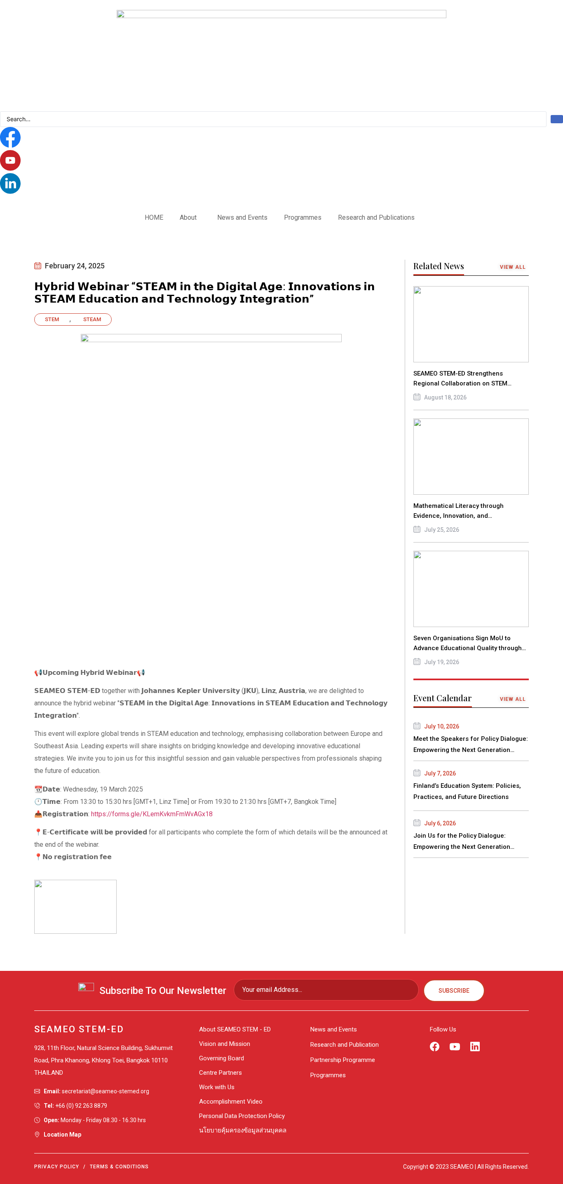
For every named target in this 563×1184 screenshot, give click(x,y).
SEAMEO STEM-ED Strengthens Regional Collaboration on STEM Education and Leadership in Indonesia (470, 383)
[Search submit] (557, 119)
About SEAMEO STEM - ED (235, 1029)
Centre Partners (220, 1072)
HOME (154, 217)
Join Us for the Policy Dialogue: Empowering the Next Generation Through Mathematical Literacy (461, 847)
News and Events (242, 217)
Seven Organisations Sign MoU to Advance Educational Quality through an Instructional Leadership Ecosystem (470, 648)
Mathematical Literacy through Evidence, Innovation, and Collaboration (458, 515)
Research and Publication (344, 1044)
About (188, 217)
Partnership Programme (342, 1060)
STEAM (92, 319)
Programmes (302, 217)
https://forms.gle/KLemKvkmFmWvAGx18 (152, 814)
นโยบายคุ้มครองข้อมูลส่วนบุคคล (242, 1130)
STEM (52, 319)
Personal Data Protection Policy (242, 1116)
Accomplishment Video (231, 1101)
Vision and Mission (224, 1044)
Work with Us (217, 1087)
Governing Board (221, 1058)
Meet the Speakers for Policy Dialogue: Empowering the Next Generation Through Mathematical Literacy (470, 750)
